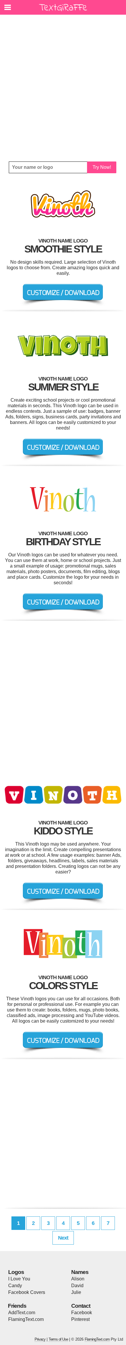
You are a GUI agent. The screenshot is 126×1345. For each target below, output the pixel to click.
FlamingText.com (26, 1319)
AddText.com (21, 1312)
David (77, 1285)
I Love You (19, 1278)
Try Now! (102, 167)
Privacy (40, 1339)
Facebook (81, 1312)
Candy (15, 1285)
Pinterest (80, 1319)
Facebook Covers (26, 1292)
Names (79, 1272)
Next (63, 1238)
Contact (80, 1306)
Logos (16, 1272)
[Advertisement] (63, 88)
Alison (77, 1278)
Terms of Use (58, 1339)
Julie (76, 1292)
